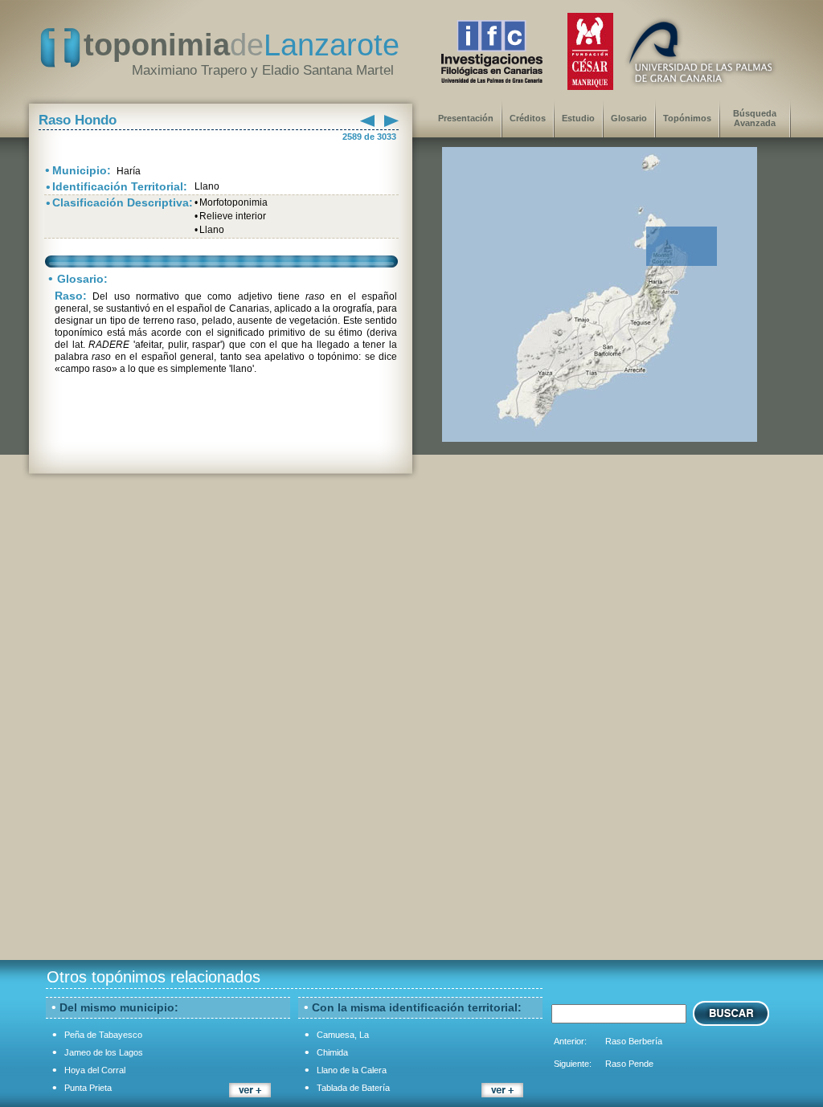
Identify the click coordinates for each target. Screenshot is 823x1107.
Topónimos (687, 118)
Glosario (629, 118)
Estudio (578, 118)
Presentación (465, 118)
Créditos (528, 118)
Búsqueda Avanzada (754, 118)
